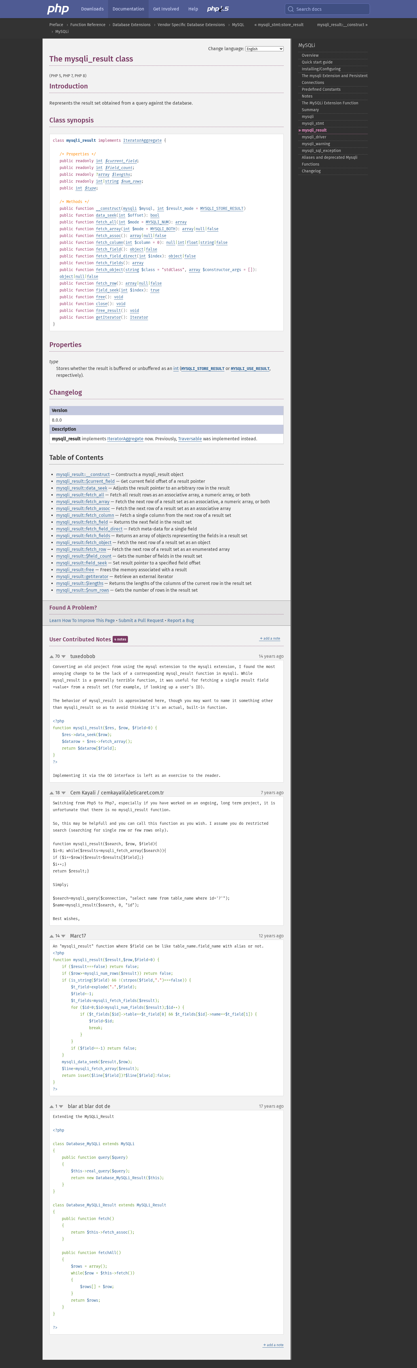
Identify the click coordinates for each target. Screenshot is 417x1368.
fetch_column (109, 242)
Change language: (226, 48)
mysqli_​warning (316, 143)
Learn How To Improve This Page (82, 620)
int (99, 160)
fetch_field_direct (116, 256)
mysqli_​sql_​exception (321, 150)
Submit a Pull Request (141, 620)
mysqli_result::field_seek (81, 563)
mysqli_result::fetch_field (82, 522)
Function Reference (88, 24)
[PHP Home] (58, 9)
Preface (56, 24)
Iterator (139, 317)
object (137, 249)
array (103, 174)
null (200, 229)
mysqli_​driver (314, 137)
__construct (108, 208)
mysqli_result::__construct (83, 474)
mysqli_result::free (75, 569)
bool (154, 215)
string (112, 181)
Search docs (308, 9)
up (53, 657)
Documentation (128, 9)
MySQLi (62, 31)
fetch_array (108, 229)
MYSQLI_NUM (157, 222)
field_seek (107, 290)
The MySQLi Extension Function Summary (330, 106)
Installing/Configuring (321, 69)
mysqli (130, 208)
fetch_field (108, 249)
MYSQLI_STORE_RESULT (221, 208)
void (118, 297)
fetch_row (106, 283)
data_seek (106, 215)
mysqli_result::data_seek (81, 488)
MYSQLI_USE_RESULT (250, 368)
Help (193, 9)
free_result (108, 310)
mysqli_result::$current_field (85, 481)
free (100, 297)
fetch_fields (109, 263)
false (212, 229)
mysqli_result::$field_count (83, 556)
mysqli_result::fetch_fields (83, 535)
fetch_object (109, 269)
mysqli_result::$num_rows (82, 590)
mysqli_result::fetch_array (82, 501)
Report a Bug (180, 620)
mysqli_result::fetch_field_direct (89, 529)
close (101, 303)
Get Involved (166, 9)
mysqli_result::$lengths (79, 583)
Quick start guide (317, 62)
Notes (307, 96)
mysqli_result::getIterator (82, 576)
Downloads (92, 9)
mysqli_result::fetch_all (80, 495)
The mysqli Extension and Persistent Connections (335, 79)
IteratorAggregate (142, 140)
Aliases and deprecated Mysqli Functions (329, 161)
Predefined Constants (321, 89)
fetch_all (106, 222)
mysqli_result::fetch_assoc (83, 508)
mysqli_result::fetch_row (81, 549)
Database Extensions (132, 24)
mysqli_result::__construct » (342, 24)
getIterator (108, 317)
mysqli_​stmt (313, 123)
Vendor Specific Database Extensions (191, 24)
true (154, 290)
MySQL (238, 24)
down (63, 656)
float (192, 242)
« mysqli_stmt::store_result (279, 24)
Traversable (190, 438)
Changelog (311, 171)
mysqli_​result (314, 130)
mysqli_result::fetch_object (83, 542)
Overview (310, 55)
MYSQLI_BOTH (162, 229)
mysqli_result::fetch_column (85, 515)
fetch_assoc (108, 235)
